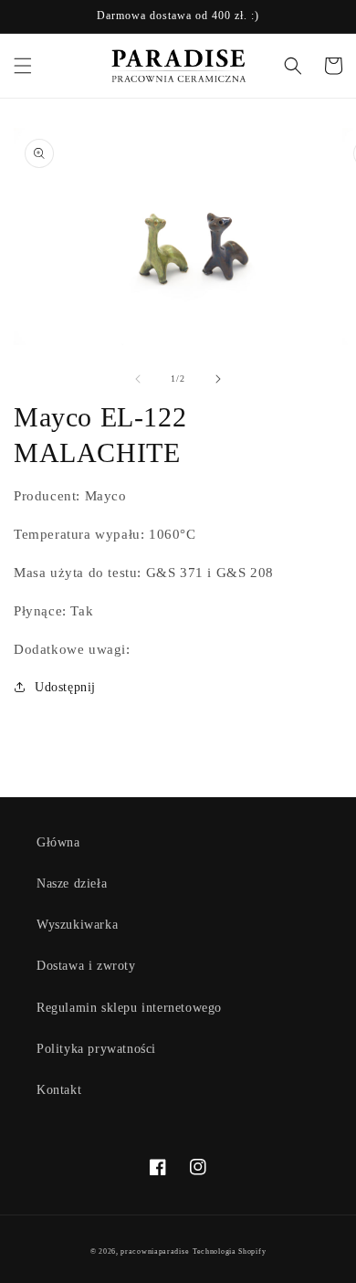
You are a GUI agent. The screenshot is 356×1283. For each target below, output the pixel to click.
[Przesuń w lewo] (138, 379)
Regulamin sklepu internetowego (129, 1008)
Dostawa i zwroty (86, 966)
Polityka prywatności (96, 1049)
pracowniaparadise (154, 1251)
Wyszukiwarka (77, 924)
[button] (23, 66)
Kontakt (59, 1090)
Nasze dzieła (72, 883)
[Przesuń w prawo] (218, 379)
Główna (58, 842)
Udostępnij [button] (65, 687)
